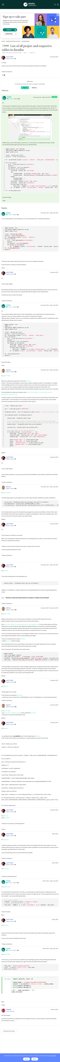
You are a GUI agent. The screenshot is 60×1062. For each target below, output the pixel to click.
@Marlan (5, 570)
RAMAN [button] (8, 1009)
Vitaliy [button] (9, 97)
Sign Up (9, 29)
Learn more (9, 34)
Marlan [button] (8, 370)
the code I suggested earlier (12, 713)
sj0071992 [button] (9, 57)
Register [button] (34, 87)
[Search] (55, 4)
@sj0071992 (6, 375)
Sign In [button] (25, 87)
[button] (58, 14)
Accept (26, 1059)
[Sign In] (57, 4)
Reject (34, 1059)
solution (8, 641)
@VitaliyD (28, 381)
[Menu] (3, 4)
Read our (50, 1055)
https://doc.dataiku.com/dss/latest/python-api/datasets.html (21, 624)
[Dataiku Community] (30, 4)
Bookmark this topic (9, 1031)
